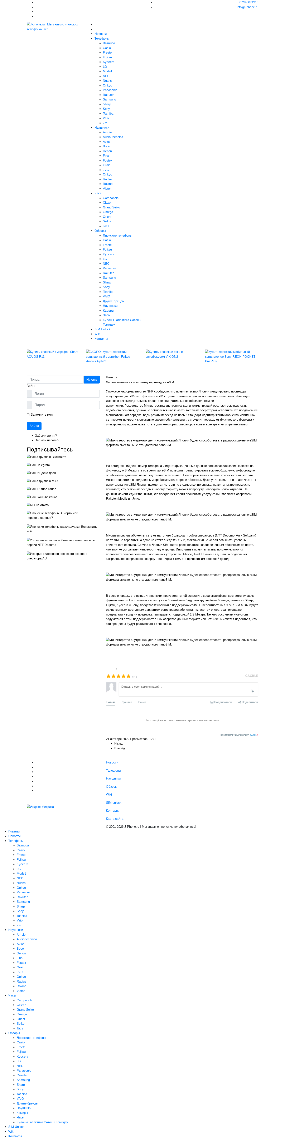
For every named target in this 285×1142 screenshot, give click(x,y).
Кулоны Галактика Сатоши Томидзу (42, 1122)
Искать (91, 379)
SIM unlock (113, 802)
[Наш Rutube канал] (63, 489)
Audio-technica (113, 137)
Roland (107, 184)
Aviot (106, 141)
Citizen (107, 202)
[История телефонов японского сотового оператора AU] (63, 556)
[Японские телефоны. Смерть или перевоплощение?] (63, 515)
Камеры (108, 310)
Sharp (107, 104)
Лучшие (127, 702)
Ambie (107, 132)
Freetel (107, 52)
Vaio (106, 118)
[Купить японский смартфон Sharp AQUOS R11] (53, 354)
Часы (98, 193)
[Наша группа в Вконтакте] (63, 457)
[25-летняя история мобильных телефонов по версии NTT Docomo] (63, 542)
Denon (107, 151)
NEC (106, 76)
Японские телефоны (117, 235)
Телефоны (102, 38)
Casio (107, 48)
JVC (106, 170)
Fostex (107, 160)
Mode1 (107, 71)
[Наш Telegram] (63, 465)
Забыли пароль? (47, 440)
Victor (107, 188)
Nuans (107, 80)
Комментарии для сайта (239, 735)
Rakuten (108, 95)
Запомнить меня (42, 414)
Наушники (102, 127)
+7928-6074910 (247, 2)
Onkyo (107, 85)
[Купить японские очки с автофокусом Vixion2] (172, 354)
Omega (108, 212)
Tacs (106, 226)
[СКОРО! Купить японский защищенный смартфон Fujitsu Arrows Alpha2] (112, 357)
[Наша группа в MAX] (63, 481)
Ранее (142, 702)
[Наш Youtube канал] (63, 497)
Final (106, 155)
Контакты (101, 338)
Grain (106, 165)
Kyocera (108, 62)
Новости (101, 33)
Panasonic (110, 90)
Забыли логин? (46, 435)
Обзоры (100, 230)
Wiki (97, 334)
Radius (107, 179)
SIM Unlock (103, 329)
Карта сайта (114, 818)
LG (105, 66)
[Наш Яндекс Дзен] (63, 473)
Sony (106, 108)
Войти (34, 426)
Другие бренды (114, 301)
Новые (110, 702)
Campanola (111, 198)
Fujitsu (107, 57)
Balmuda (109, 43)
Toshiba (108, 113)
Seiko (107, 221)
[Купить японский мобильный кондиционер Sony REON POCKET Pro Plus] (231, 357)
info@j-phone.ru (247, 7)
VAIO (106, 296)
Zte (105, 123)
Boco (106, 146)
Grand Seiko (111, 207)
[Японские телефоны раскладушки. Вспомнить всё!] (63, 529)
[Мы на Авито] (63, 505)
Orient (107, 216)
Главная (14, 831)
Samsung (109, 99)
